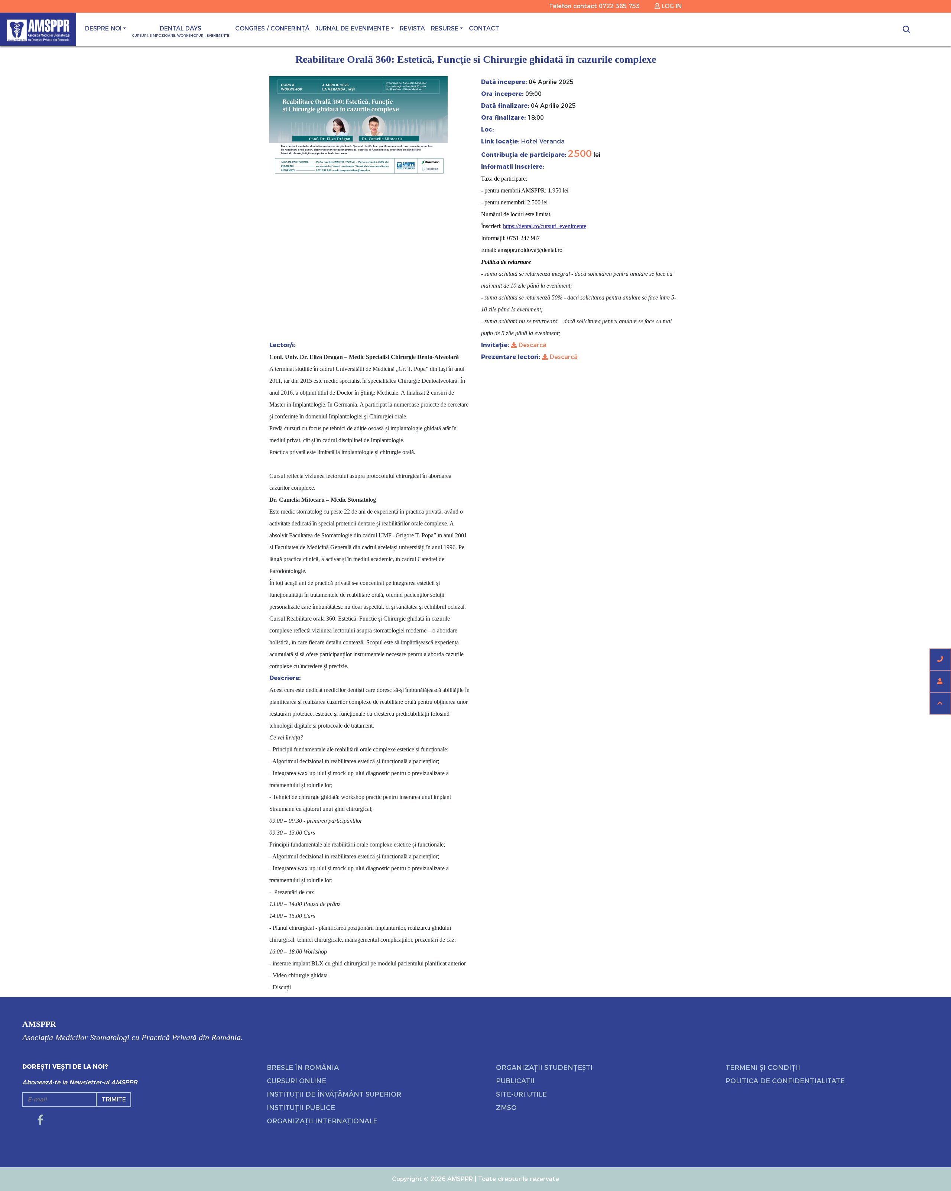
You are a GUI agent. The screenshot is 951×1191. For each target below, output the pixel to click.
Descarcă (531, 345)
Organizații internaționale (322, 1121)
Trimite (114, 1099)
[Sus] (940, 703)
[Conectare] (940, 681)
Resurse (444, 28)
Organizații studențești (544, 1068)
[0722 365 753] (940, 659)
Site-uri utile (521, 1094)
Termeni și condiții (763, 1068)
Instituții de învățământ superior (334, 1094)
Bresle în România (303, 1068)
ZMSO (506, 1108)
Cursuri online (296, 1081)
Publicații (515, 1081)
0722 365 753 (619, 6)
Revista (412, 28)
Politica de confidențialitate (785, 1081)
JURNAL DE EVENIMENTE (352, 28)
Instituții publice (301, 1108)
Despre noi (103, 28)
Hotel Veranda (542, 141)
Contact (484, 28)
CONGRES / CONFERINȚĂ (272, 28)
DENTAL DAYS (180, 31)
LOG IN (671, 6)
